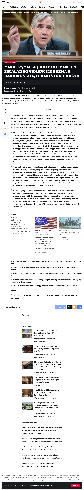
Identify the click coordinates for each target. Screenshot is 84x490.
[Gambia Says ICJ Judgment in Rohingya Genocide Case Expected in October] (27, 393)
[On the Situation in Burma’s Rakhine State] (23, 225)
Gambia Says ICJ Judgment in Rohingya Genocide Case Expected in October (46, 392)
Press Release (10, 62)
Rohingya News (39, 341)
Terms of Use (47, 485)
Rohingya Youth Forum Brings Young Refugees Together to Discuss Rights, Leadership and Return (42, 430)
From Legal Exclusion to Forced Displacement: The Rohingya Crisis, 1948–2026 (47, 379)
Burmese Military (33, 295)
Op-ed (38, 385)
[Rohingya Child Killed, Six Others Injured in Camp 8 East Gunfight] (27, 349)
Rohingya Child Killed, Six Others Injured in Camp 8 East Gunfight (47, 348)
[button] (75, 485)
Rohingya (15, 298)
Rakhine (74, 295)
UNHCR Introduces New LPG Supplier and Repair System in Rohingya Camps (45, 286)
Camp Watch (50, 338)
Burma (22, 295)
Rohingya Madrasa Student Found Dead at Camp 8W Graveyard (45, 333)
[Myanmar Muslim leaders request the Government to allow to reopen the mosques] (70, 223)
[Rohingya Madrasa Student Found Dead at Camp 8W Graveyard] (27, 333)
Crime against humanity (51, 295)
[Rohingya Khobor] (42, 2)
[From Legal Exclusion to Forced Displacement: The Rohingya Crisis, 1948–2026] (27, 380)
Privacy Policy (33, 485)
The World (52, 372)
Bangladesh (40, 338)
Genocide (66, 295)
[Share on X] (17, 82)
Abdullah (26, 439)
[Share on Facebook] (14, 82)
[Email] (21, 82)
